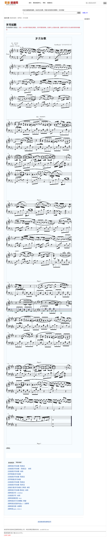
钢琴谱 (19, 18)
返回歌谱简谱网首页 (44, 522)
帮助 (44, 3)
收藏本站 (49, 3)
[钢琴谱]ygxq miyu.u (14, 509)
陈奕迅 (15, 27)
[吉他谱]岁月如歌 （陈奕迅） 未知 (19, 469)
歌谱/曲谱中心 (37, 3)
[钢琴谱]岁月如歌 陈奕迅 (16, 466)
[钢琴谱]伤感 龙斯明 (15, 506)
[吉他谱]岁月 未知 (14, 495)
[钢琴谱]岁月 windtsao (15, 493)
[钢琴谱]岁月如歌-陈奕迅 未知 (18, 490)
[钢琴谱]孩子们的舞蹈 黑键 (17, 501)
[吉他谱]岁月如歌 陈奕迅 (16, 477)
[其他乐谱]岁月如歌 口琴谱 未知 (19, 487)
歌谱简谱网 (13, 18)
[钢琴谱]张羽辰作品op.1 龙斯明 (18, 503)
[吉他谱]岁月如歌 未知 (15, 471)
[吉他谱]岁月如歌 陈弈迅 (16, 485)
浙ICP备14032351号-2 (17, 533)
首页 (30, 3)
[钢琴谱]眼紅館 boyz (15, 498)
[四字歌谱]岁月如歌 (15, 474)
